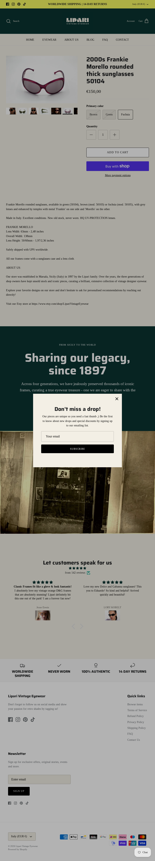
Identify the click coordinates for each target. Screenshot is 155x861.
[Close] (116, 398)
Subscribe (77, 449)
